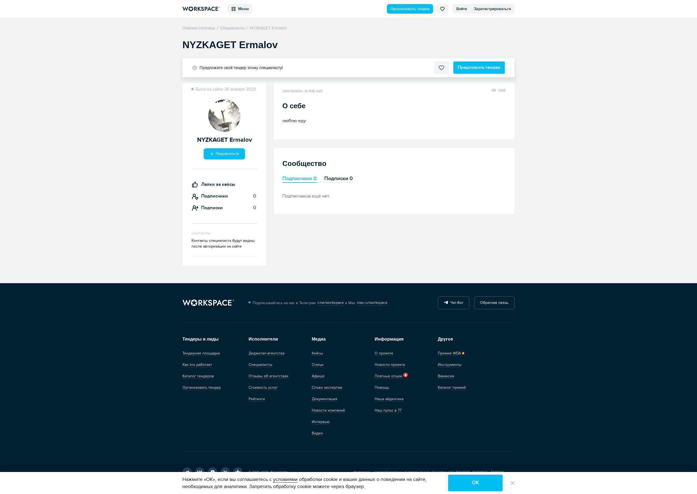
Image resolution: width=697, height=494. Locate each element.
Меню (242, 9)
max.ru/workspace (372, 302)
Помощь (382, 387)
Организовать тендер (410, 9)
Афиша (318, 376)
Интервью (321, 421)
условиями (285, 479)
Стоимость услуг (263, 387)
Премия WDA (449, 353)
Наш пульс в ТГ (388, 410)
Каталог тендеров (198, 376)
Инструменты (449, 364)
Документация (324, 399)
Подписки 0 (338, 178)
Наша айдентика (389, 399)
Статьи (317, 364)
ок (475, 483)
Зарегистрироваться (492, 9)
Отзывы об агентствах (268, 376)
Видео (317, 433)
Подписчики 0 (299, 178)
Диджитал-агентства (267, 353)
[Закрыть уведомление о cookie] (512, 483)
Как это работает (197, 364)
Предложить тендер (479, 67)
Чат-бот (455, 302)
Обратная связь (494, 302)
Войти (461, 9)
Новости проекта (390, 364)
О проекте (384, 353)
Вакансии (446, 376)
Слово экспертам (327, 387)
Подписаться (227, 153)
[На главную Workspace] (208, 303)
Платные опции (388, 376)
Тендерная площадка (201, 353)
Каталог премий (452, 387)
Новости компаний (328, 410)
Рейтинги (257, 399)
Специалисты (260, 364)
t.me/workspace (330, 302)
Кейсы (317, 353)
